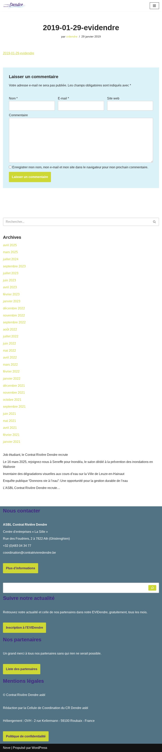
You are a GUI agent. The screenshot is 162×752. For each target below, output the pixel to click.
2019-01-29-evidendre (18, 53)
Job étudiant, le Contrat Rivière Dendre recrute (35, 454)
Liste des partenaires (21, 669)
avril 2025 (10, 245)
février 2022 (11, 371)
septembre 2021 (14, 406)
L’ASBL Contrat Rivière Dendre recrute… (31, 488)
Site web (113, 98)
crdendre (71, 36)
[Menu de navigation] (154, 5)
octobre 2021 (12, 399)
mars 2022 (10, 364)
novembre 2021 (14, 392)
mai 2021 (9, 420)
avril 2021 (10, 427)
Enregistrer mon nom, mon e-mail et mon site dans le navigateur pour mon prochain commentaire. (80, 167)
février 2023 (11, 294)
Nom (13, 98)
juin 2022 (9, 343)
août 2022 (10, 329)
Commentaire (18, 115)
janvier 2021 (11, 441)
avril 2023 (10, 287)
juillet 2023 (10, 273)
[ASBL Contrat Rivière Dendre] (15, 6)
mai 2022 (9, 350)
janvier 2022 (11, 378)
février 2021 (11, 434)
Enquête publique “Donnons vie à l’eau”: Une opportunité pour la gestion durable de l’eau (65, 480)
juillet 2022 (10, 336)
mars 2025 (10, 252)
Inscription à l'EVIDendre (24, 627)
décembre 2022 (14, 308)
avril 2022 (10, 357)
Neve (6, 747)
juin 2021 (9, 413)
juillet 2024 (10, 259)
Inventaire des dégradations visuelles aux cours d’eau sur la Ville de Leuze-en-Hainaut (63, 474)
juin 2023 (9, 280)
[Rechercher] (154, 222)
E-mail (63, 98)
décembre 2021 (14, 385)
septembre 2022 (14, 322)
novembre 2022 (14, 315)
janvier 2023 (11, 301)
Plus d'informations (20, 568)
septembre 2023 (14, 266)
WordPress (39, 747)
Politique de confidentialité (26, 736)
